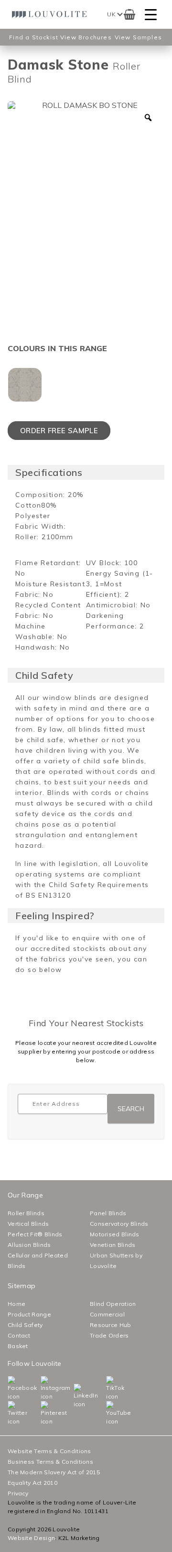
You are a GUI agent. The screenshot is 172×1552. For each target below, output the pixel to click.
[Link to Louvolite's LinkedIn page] (75, 1396)
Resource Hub (110, 1324)
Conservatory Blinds (119, 1223)
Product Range (29, 1314)
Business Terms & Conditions (50, 1461)
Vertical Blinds (28, 1223)
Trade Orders (109, 1335)
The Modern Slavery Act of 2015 (54, 1472)
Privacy (18, 1493)
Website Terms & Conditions (49, 1451)
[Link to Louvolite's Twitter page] (9, 1413)
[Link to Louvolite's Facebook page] (9, 1388)
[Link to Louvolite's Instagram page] (42, 1388)
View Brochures (86, 37)
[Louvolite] (51, 14)
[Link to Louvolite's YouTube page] (108, 1413)
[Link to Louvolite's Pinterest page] (42, 1413)
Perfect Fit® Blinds (35, 1234)
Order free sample (59, 430)
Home (16, 1303)
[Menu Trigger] (151, 14)
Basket (18, 1346)
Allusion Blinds (29, 1244)
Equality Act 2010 (32, 1482)
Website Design (31, 1537)
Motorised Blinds (115, 1234)
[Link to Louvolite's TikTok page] (108, 1388)
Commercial (107, 1314)
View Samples (138, 37)
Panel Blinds (108, 1213)
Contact (19, 1335)
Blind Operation (113, 1303)
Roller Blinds (26, 1213)
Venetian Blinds (113, 1244)
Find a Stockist (33, 37)
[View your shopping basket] (129, 14)
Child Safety (25, 1324)
